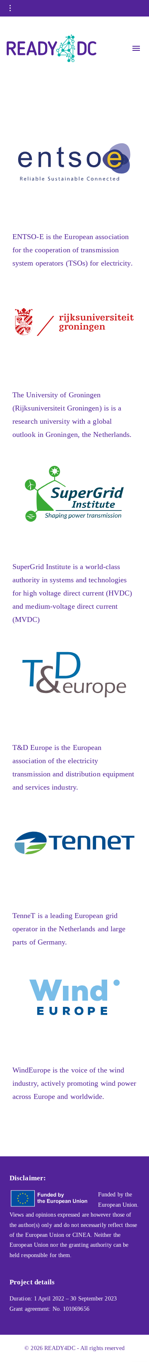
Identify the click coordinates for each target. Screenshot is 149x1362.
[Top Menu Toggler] (136, 48)
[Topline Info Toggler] (10, 8)
